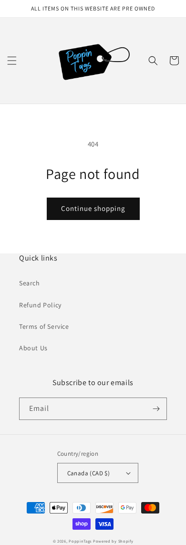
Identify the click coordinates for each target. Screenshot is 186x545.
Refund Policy (40, 305)
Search (29, 283)
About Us (33, 348)
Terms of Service (44, 326)
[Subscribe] (155, 409)
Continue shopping (93, 208)
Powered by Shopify (113, 541)
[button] (11, 60)
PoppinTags (80, 541)
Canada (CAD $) (88, 473)
